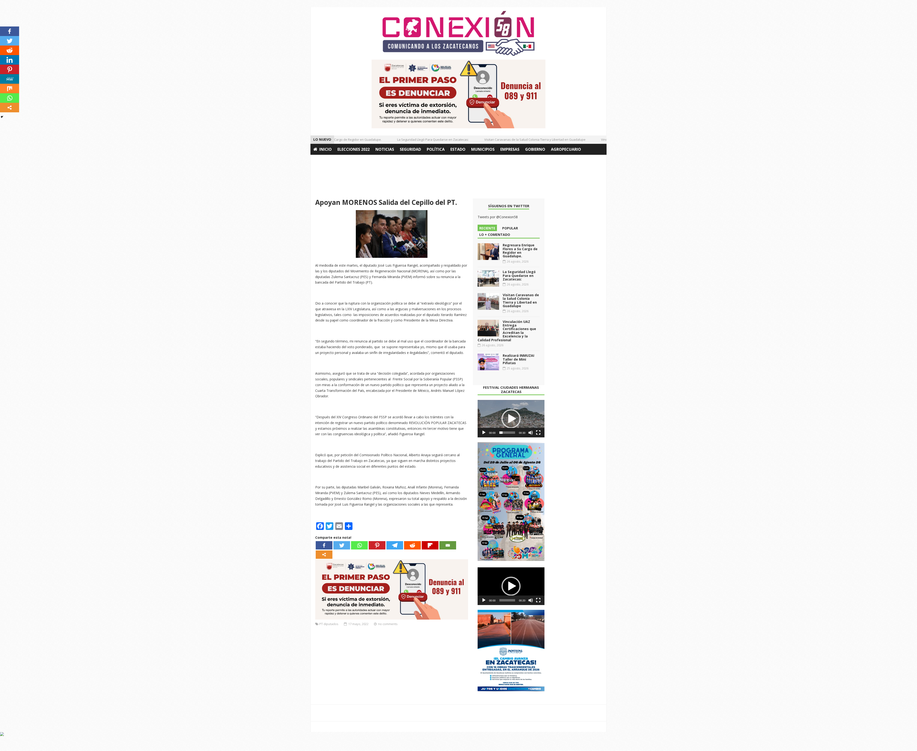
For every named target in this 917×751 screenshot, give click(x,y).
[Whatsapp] (359, 545)
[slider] (507, 432)
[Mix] (9, 88)
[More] (324, 554)
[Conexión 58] (458, 33)
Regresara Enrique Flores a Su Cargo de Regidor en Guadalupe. (520, 250)
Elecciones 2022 (353, 149)
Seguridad (410, 149)
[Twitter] (341, 545)
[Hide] (2, 117)
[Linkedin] (9, 60)
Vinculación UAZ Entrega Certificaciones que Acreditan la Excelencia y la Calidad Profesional (507, 330)
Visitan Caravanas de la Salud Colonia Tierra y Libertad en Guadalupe (520, 139)
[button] (511, 418)
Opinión (322, 160)
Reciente (487, 228)
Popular (510, 228)
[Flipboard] (430, 545)
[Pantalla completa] (538, 432)
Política (436, 149)
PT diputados (328, 624)
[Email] (447, 545)
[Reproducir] (483, 432)
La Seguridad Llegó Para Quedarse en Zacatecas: (418, 139)
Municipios (483, 149)
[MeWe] (9, 79)
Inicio (325, 149)
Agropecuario (566, 149)
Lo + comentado (494, 234)
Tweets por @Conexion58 (498, 217)
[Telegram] (394, 545)
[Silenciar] (530, 432)
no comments (388, 624)
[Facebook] (324, 545)
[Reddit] (412, 545)
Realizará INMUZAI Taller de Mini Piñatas (518, 359)
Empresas (509, 149)
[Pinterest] (377, 545)
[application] (511, 419)
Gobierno (535, 149)
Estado (457, 149)
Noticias (384, 149)
